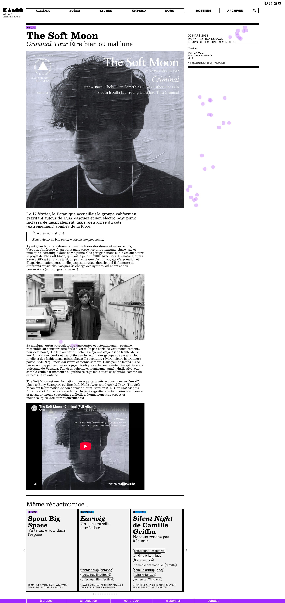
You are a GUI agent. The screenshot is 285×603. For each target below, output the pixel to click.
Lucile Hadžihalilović (95, 574)
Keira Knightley (144, 574)
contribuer (131, 600)
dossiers (203, 10)
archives (235, 10)
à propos (46, 600)
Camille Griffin (144, 570)
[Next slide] (186, 550)
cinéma (43, 11)
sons (169, 11)
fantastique (89, 570)
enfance (106, 570)
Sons (32, 27)
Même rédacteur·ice (55, 504)
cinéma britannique (147, 555)
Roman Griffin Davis (147, 579)
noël (160, 570)
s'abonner (173, 600)
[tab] (93, 594)
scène (74, 11)
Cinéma (88, 512)
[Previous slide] (24, 550)
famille (171, 565)
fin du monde (143, 560)
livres (106, 11)
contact (213, 600)
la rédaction (88, 600)
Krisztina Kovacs (56, 585)
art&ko (139, 11)
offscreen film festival (97, 579)
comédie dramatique (148, 565)
